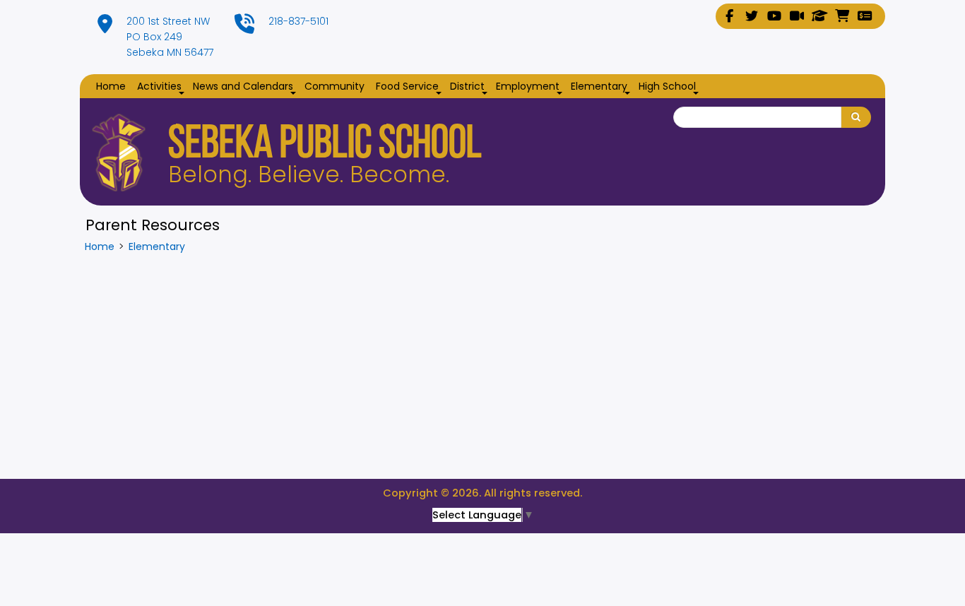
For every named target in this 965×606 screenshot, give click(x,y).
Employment (530, 87)
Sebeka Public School (325, 145)
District (470, 87)
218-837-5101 (298, 21)
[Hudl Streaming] (797, 16)
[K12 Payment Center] (865, 16)
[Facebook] (729, 16)
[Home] (119, 152)
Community (334, 86)
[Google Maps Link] (104, 27)
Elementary (602, 87)
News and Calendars (246, 87)
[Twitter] (752, 16)
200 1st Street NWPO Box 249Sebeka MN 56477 (169, 36)
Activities (162, 87)
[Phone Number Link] (244, 27)
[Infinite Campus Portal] (819, 16)
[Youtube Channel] (774, 16)
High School (670, 87)
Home (111, 86)
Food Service (410, 87)
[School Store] (842, 16)
